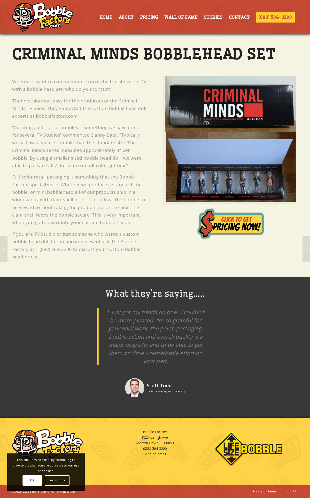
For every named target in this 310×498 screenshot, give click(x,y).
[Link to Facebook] (287, 491)
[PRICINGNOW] (231, 223)
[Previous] (83, 315)
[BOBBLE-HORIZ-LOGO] (42, 17)
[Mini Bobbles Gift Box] (230, 139)
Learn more (57, 480)
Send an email (155, 454)
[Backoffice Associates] (306, 249)
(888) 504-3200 (155, 448)
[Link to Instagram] (294, 491)
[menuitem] (106, 17)
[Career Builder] (4, 249)
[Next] (226, 315)
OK (32, 480)
